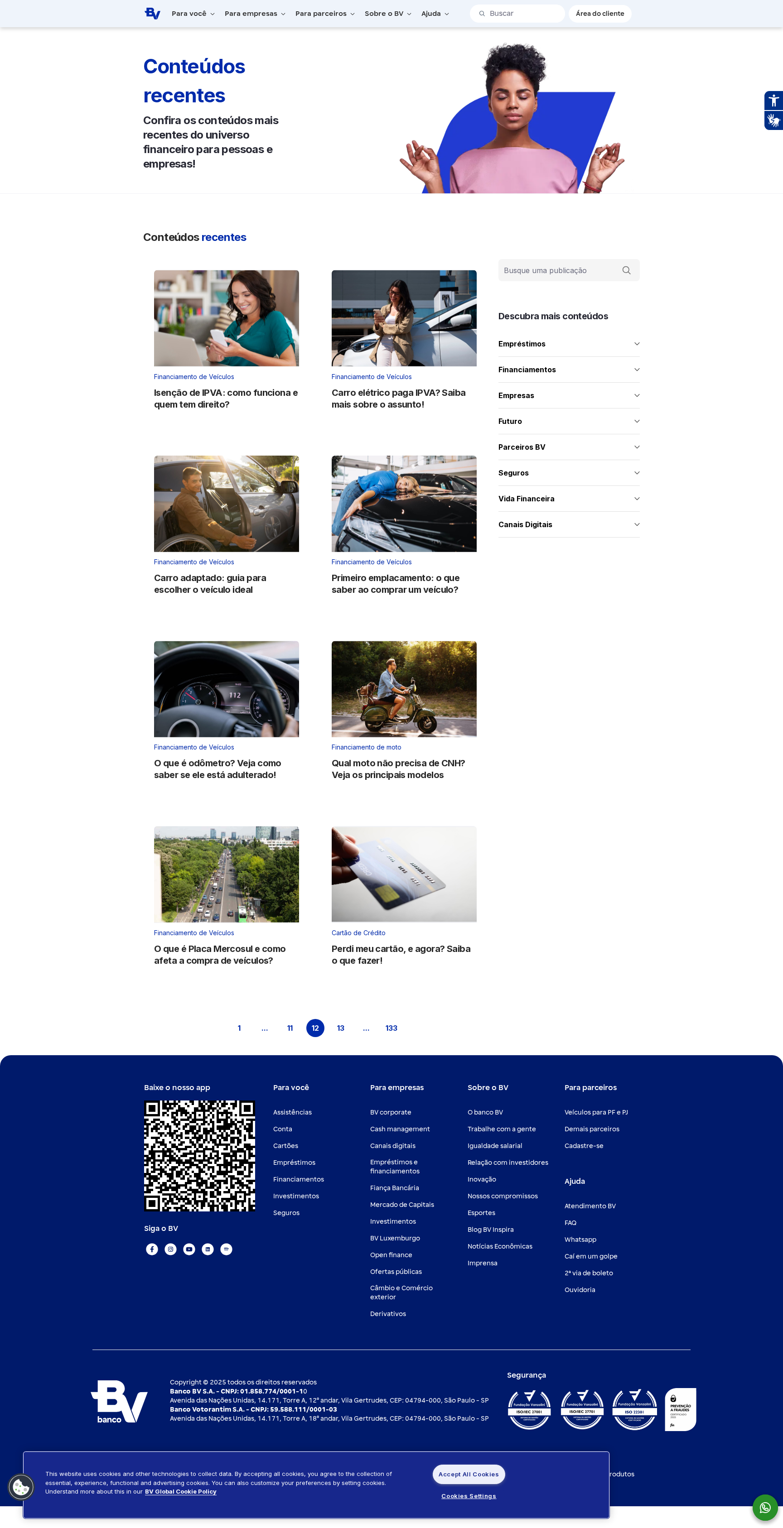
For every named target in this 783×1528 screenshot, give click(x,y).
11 (293, 1029)
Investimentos (296, 1196)
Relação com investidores (508, 1162)
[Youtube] (189, 1249)
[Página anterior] (214, 1028)
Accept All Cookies (469, 1474)
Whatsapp (580, 1239)
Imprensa (483, 1263)
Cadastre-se (584, 1146)
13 (343, 1029)
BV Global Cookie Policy (181, 1491)
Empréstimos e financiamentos (395, 1167)
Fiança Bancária (394, 1188)
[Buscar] (626, 270)
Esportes (481, 1213)
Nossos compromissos (503, 1196)
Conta (282, 1129)
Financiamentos (298, 1179)
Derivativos (388, 1314)
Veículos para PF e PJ (596, 1112)
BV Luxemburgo (395, 1238)
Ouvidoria (580, 1290)
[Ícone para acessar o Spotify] (226, 1249)
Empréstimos (294, 1162)
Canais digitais (393, 1146)
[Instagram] (171, 1249)
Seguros (286, 1213)
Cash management (400, 1129)
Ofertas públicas (396, 1272)
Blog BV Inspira (491, 1229)
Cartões (285, 1146)
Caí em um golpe (591, 1256)
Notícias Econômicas (500, 1246)
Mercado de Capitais (402, 1204)
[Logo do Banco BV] (152, 13)
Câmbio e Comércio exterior (401, 1293)
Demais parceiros (592, 1129)
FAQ (570, 1223)
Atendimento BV (590, 1206)
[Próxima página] (417, 1028)
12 (318, 1029)
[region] (316, 1485)
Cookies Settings (468, 1495)
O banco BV (485, 1112)
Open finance (391, 1255)
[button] (21, 1487)
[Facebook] (152, 1249)
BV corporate (390, 1112)
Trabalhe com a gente (502, 1129)
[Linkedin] (208, 1249)
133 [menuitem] (393, 1029)
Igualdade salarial (495, 1146)
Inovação (482, 1179)
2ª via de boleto (589, 1273)
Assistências (292, 1112)
